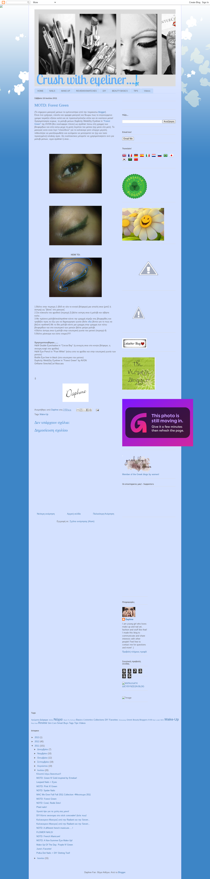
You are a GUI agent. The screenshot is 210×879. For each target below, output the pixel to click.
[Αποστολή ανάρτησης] (97, 410)
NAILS (52, 91)
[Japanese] (172, 156)
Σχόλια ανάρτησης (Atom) (82, 521)
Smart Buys (62, 723)
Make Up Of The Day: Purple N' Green (54, 844)
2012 (37, 741)
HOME (40, 91)
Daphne (55, 410)
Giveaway (122, 720)
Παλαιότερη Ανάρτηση (103, 514)
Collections (99, 720)
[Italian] (148, 156)
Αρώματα (35, 720)
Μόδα (51, 720)
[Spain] (142, 156)
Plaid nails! (41, 807)
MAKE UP (65, 91)
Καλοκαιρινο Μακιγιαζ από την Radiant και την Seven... (63, 820)
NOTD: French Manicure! (48, 836)
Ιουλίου (41, 770)
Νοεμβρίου (42, 753)
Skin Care (52, 723)
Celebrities (88, 720)
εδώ (90, 321)
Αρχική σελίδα (74, 514)
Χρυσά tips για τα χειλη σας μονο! (52, 811)
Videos (147, 91)
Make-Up (44, 414)
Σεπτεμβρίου (43, 762)
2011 (37, 746)
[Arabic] (130, 159)
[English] (124, 156)
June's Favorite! (44, 849)
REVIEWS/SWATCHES (86, 91)
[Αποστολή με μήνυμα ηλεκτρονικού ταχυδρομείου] (78, 410)
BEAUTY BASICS (120, 91)
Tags (71, 723)
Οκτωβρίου (42, 758)
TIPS (136, 91)
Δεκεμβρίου (43, 749)
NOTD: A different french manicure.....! (54, 828)
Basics (79, 720)
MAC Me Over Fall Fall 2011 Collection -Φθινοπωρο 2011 (63, 794)
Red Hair (34, 723)
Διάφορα (44, 720)
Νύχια (58, 719)
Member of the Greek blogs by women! (140, 474)
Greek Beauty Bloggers (137, 720)
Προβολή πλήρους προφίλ (134, 651)
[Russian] (160, 156)
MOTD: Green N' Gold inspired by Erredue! (56, 778)
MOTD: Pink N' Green (46, 786)
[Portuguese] (166, 156)
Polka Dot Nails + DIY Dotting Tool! (53, 853)
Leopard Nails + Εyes (46, 782)
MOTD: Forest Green (46, 799)
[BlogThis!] (81, 410)
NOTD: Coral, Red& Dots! (48, 803)
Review (42, 723)
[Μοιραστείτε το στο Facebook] (87, 410)
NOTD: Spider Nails (45, 790)
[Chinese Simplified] (136, 159)
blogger (101, 112)
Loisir (158, 720)
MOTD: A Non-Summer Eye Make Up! (54, 840)
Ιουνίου (41, 858)
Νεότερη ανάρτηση (46, 514)
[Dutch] (154, 156)
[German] (136, 156)
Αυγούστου (42, 766)
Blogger (121, 872)
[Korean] (124, 159)
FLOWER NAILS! (44, 832)
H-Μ (150, 720)
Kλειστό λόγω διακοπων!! (48, 774)
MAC (162, 720)
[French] (130, 156)
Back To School (70, 720)
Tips (76, 723)
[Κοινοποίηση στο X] (84, 410)
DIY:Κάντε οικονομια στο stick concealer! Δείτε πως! (61, 815)
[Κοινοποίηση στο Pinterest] (90, 410)
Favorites (113, 720)
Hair (153, 720)
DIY (104, 91)
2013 (37, 737)
